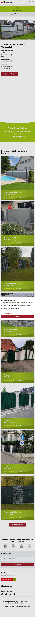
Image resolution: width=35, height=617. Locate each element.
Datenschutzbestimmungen (26, 299)
